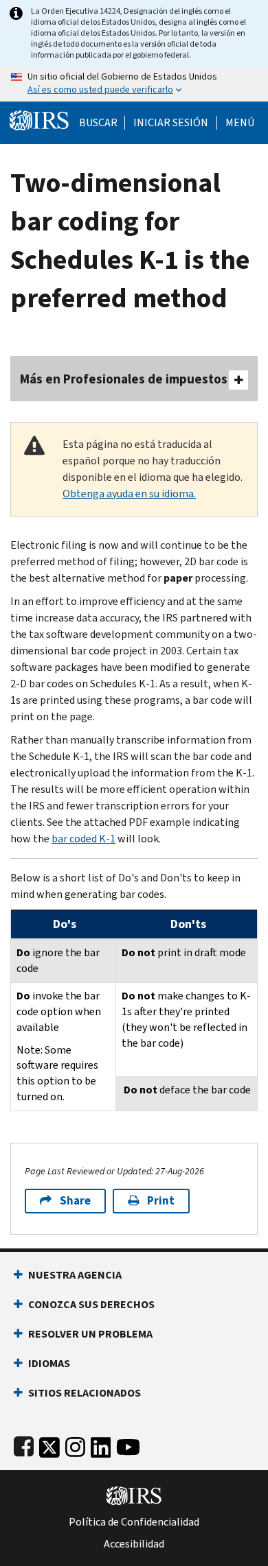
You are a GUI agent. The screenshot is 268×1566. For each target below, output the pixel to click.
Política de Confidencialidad (134, 1522)
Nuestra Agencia (75, 1275)
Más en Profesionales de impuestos (123, 379)
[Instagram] (75, 1444)
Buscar (98, 123)
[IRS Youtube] (128, 1444)
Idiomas (49, 1363)
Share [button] (75, 1201)
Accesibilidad (134, 1544)
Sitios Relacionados (84, 1393)
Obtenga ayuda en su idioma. (129, 493)
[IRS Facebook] (24, 1444)
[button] (170, 123)
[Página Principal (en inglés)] (39, 119)
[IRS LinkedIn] (101, 1444)
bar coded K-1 (83, 838)
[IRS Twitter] (49, 1444)
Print (161, 1201)
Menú (239, 123)
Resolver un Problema (90, 1334)
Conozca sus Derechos (91, 1304)
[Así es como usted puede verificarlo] (134, 84)
